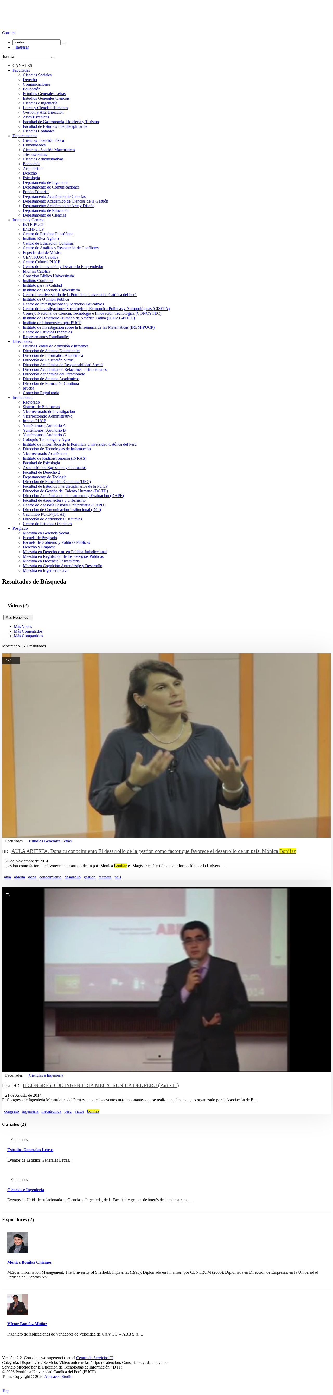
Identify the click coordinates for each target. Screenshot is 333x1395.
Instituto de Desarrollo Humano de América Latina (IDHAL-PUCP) (79, 318)
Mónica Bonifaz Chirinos (29, 1262)
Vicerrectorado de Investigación (49, 411)
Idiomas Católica (36, 271)
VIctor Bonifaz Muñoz (27, 1324)
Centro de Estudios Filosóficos (48, 234)
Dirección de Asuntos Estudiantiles (51, 350)
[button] (9, 33)
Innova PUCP (34, 421)
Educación (31, 89)
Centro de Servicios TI (94, 1358)
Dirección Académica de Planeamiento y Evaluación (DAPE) (73, 495)
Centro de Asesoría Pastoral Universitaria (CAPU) (64, 505)
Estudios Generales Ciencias (46, 98)
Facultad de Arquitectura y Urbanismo (54, 500)
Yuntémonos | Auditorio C (44, 435)
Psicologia (31, 178)
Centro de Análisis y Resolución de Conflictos (61, 248)
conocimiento (50, 877)
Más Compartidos (28, 636)
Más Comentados (28, 631)
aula (7, 877)
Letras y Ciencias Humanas (45, 107)
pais (117, 877)
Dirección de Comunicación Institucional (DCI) (62, 509)
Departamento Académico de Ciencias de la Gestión (65, 201)
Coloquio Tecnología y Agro (46, 439)
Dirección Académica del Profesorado (54, 374)
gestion (89, 877)
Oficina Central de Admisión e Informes (55, 346)
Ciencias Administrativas (43, 159)
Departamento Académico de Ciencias (54, 196)
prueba (28, 388)
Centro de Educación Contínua (48, 243)
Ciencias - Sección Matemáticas (49, 149)
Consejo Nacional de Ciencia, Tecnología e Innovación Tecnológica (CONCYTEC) (92, 313)
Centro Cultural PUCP (41, 262)
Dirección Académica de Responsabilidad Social (63, 365)
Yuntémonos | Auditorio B (44, 430)
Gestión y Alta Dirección (43, 112)
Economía (31, 164)
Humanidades (34, 145)
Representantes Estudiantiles (46, 336)
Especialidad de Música (42, 252)
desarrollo (73, 877)
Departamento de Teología (44, 477)
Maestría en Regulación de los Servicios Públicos (63, 556)
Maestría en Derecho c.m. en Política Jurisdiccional (65, 551)
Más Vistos (23, 626)
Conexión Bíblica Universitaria (48, 276)
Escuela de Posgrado (40, 537)
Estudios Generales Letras (44, 93)
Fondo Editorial (36, 192)
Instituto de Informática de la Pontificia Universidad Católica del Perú (80, 444)
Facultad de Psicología (41, 463)
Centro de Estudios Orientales (47, 332)
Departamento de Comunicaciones (51, 187)
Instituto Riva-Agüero (41, 238)
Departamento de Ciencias (44, 215)
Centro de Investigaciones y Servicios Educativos (63, 304)
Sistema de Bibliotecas (41, 407)
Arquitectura (33, 168)
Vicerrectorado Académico (45, 453)
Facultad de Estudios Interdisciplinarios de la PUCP (65, 486)
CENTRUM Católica (40, 257)
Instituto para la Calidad (42, 285)
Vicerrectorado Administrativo (47, 416)
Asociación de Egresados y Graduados (54, 467)
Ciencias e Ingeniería (40, 103)
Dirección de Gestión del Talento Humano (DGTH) (65, 491)
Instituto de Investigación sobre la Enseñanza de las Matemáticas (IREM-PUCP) (89, 327)
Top (5, 1390)
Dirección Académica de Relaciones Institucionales (65, 369)
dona (32, 877)
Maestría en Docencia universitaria (51, 561)
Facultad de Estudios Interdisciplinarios (55, 126)
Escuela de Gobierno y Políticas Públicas (56, 542)
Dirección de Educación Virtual (49, 360)
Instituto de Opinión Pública (46, 299)
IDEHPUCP (33, 229)
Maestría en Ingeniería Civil (45, 570)
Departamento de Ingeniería (45, 182)
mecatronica (51, 1111)
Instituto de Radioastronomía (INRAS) (54, 458)
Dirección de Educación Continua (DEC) (57, 481)
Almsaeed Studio (58, 1376)
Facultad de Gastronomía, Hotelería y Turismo (61, 121)
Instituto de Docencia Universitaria (51, 290)
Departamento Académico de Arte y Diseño (58, 206)
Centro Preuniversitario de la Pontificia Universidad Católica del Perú (80, 294)
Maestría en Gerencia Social (46, 533)
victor (79, 1111)
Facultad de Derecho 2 (41, 472)
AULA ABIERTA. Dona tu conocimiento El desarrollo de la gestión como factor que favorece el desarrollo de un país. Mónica (153, 851)
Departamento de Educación (46, 210)
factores (105, 877)
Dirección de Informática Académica (53, 355)
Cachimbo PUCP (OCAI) (44, 514)
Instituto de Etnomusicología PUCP (52, 322)
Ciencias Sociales (37, 75)
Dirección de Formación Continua (51, 383)
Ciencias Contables (38, 131)
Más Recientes (18, 617)
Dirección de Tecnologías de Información (57, 449)
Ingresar (20, 47)
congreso (11, 1111)
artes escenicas (35, 154)
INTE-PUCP (33, 224)
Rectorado (31, 402)
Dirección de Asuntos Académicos (51, 379)
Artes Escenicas (36, 117)
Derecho (30, 79)
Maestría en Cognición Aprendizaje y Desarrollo (62, 566)
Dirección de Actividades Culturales (52, 519)
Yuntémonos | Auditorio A (44, 425)
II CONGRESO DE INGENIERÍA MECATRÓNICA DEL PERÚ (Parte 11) (101, 1085)
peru (68, 1111)
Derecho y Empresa (39, 547)
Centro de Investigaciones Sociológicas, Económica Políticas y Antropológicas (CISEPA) (96, 308)
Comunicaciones (36, 84)
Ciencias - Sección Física (43, 140)
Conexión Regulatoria (41, 393)
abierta (19, 877)
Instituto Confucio (38, 280)
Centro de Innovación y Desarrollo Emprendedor (63, 266)
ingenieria (30, 1111)
